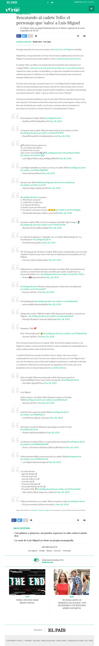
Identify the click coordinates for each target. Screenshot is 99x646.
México (49, 551)
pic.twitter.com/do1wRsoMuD (60, 316)
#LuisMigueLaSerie (76, 442)
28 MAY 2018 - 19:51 (42, 42)
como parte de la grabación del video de (54, 68)
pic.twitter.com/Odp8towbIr (65, 301)
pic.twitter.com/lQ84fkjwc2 (32, 414)
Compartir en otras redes (30, 36)
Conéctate (78, 2)
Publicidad (28, 640)
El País (12, 2)
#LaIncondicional (66, 182)
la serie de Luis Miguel (62, 49)
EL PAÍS (56, 630)
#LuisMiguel (68, 153)
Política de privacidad (48, 640)
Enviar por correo (84, 36)
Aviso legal (36, 640)
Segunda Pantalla (23, 14)
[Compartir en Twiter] (24, 36)
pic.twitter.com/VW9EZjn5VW (34, 459)
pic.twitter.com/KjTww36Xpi (67, 489)
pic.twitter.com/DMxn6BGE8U (34, 170)
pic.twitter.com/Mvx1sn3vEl (33, 185)
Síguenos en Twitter (52, 2)
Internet (57, 551)
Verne (12, 9)
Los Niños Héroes (58, 368)
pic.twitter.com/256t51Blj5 (32, 155)
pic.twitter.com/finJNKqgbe (68, 210)
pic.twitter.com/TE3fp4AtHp (74, 333)
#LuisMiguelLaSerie (53, 118)
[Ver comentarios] (36, 36)
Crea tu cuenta (88, 2)
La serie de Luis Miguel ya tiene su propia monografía (43, 540)
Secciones (91, 8)
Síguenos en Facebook (48, 2)
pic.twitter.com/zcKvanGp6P (33, 289)
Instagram (47, 510)
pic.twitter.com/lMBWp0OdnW (34, 444)
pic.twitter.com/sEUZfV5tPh (50, 133)
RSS (86, 640)
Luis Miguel (32, 551)
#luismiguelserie (74, 456)
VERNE (27, 597)
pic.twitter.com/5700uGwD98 (51, 225)
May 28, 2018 (55, 121)
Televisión (67, 551)
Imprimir (78, 36)
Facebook (35, 510)
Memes (72, 597)
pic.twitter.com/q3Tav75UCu (71, 274)
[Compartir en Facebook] (18, 36)
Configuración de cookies (75, 640)
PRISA (91, 640)
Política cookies (61, 640)
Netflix (42, 551)
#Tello (77, 153)
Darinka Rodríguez (24, 42)
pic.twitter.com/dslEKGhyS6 (54, 400)
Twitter (41, 510)
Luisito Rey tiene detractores (68, 59)
